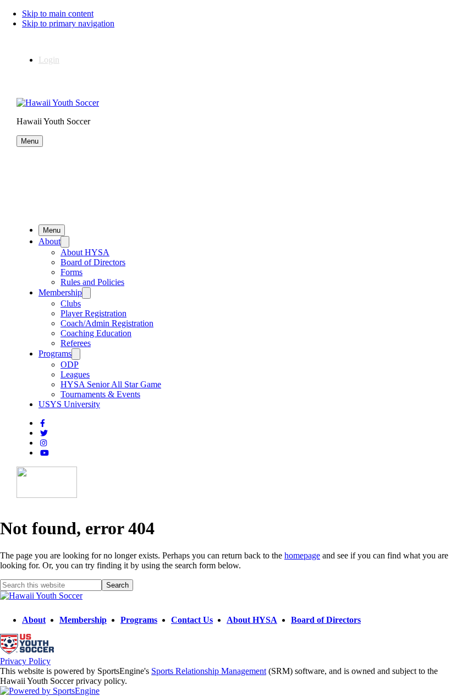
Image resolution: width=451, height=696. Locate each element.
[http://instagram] (43, 443)
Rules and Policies (92, 282)
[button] (29, 141)
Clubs (71, 303)
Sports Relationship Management (208, 671)
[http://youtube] (44, 453)
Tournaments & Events (100, 394)
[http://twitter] (44, 433)
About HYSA (85, 252)
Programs (55, 353)
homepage (302, 555)
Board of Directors (93, 262)
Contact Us (192, 619)
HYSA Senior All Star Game (111, 384)
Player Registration (94, 313)
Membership (60, 292)
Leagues (75, 374)
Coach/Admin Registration (107, 323)
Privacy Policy (25, 661)
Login (48, 59)
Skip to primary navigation (68, 23)
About (49, 241)
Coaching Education (96, 333)
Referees (76, 343)
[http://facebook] (42, 423)
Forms (71, 272)
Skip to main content (58, 13)
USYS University (69, 404)
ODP (70, 364)
